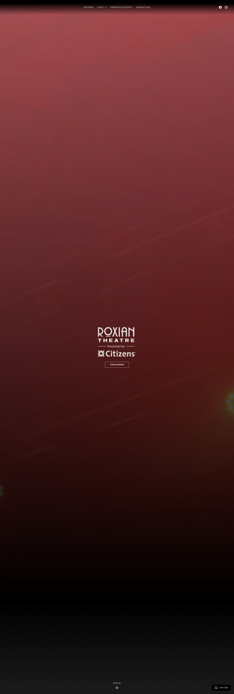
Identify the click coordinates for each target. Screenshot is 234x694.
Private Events (121, 7)
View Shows (117, 365)
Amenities (143, 7)
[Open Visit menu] (106, 7)
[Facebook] (220, 7)
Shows (88, 7)
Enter (117, 683)
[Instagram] (226, 7)
